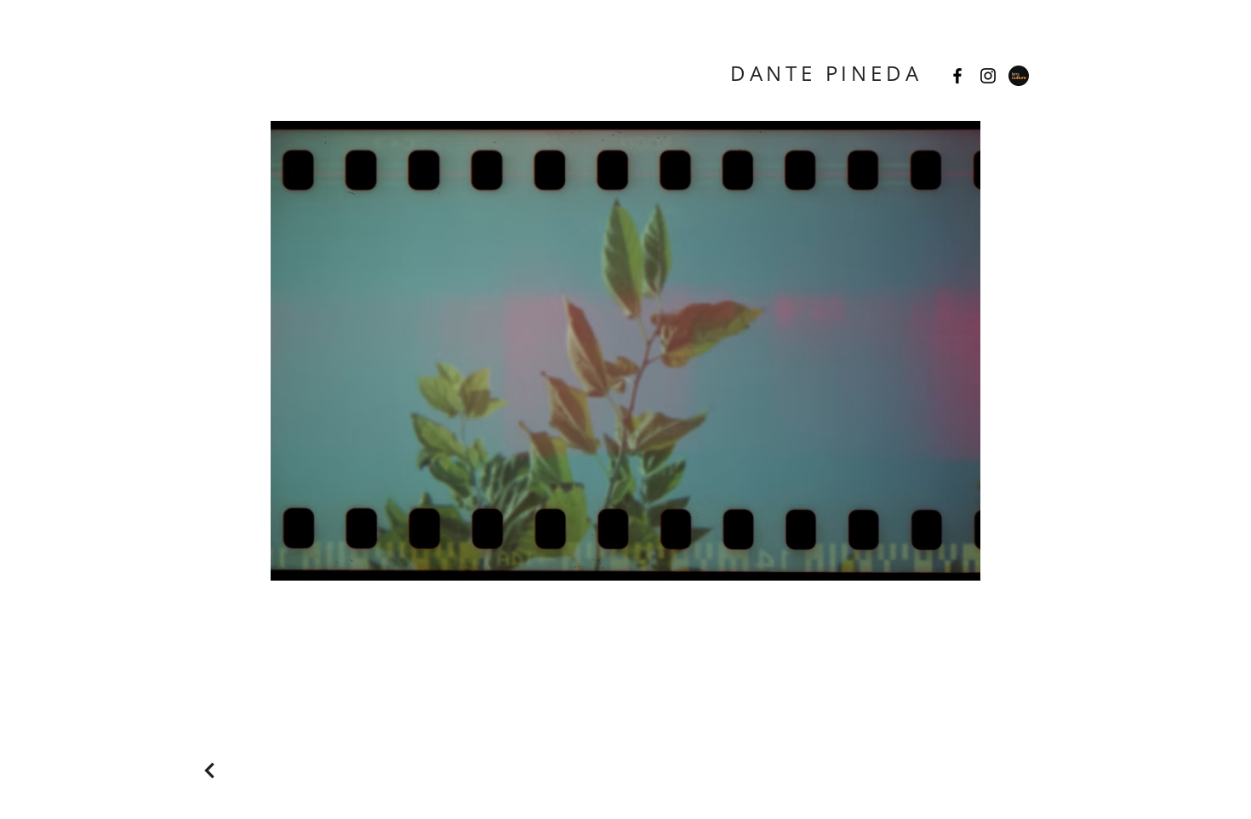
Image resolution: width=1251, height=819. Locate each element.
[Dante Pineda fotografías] (957, 76)
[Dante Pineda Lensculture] (1018, 76)
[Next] (209, 770)
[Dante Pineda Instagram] (988, 76)
